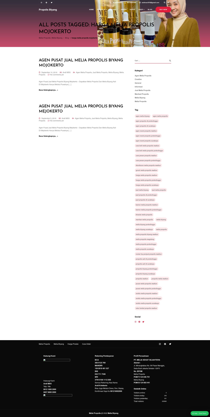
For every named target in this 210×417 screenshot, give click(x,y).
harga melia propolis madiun (146, 175)
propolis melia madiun (160, 279)
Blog (150, 9)
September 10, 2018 (49, 72)
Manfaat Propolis (142, 94)
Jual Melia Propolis (100, 72)
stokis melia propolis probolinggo (148, 298)
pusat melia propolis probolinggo (148, 288)
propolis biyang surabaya (145, 274)
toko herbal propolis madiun (146, 308)
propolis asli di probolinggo (146, 259)
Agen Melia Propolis (84, 72)
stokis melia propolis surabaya (147, 303)
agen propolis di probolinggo (147, 121)
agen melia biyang (143, 116)
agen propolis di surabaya (145, 126)
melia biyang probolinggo (145, 224)
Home (91, 9)
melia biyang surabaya (144, 229)
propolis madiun (142, 279)
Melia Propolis (140, 101)
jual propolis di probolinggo (146, 195)
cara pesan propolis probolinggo (148, 160)
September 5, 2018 (48, 118)
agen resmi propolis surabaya (147, 141)
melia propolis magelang (145, 239)
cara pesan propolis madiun (146, 155)
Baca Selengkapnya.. (47, 90)
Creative (138, 79)
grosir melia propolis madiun (146, 170)
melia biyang (161, 219)
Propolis (101, 9)
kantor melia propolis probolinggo (148, 210)
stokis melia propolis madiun (147, 293)
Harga (132, 9)
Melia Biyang (113, 72)
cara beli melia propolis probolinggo (149, 150)
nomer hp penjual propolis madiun (149, 254)
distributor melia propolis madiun (148, 165)
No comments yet (57, 74)
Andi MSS (67, 72)
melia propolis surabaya (145, 249)
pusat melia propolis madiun (146, 283)
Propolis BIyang (48, 9)
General (138, 83)
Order (123, 9)
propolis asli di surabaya (145, 264)
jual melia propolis (159, 190)
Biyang (113, 9)
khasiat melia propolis (144, 214)
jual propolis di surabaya (145, 200)
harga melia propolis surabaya (147, 185)
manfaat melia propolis (144, 219)
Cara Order (86, 344)
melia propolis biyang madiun (147, 234)
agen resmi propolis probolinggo (148, 136)
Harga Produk (73, 344)
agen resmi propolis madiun (146, 131)
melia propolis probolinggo (146, 244)
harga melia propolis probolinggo (148, 180)
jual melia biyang (142, 190)
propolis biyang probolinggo (146, 269)
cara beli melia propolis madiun (147, 146)
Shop (141, 9)
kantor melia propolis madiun (147, 205)
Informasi (139, 86)
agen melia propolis (160, 116)
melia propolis (161, 229)
